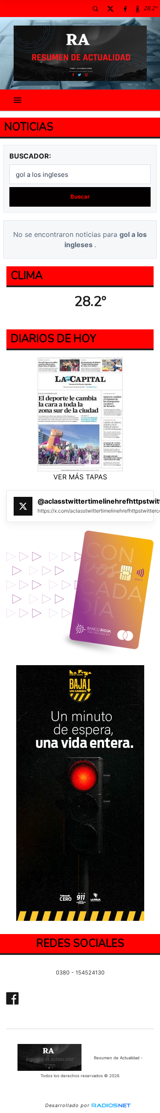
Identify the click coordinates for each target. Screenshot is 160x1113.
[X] (110, 8)
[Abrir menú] (17, 100)
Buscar (80, 196)
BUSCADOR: (30, 156)
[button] (95, 8)
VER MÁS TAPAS (80, 477)
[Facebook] (125, 8)
